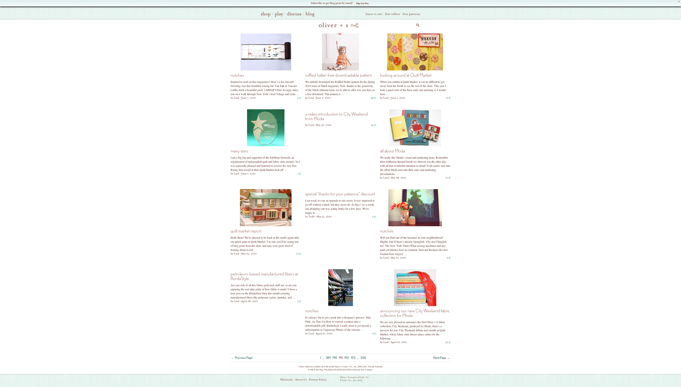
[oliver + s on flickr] (394, 379)
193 (353, 357)
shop (266, 14)
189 (328, 357)
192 (346, 357)
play (279, 14)
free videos (392, 14)
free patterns (411, 14)
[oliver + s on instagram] (412, 379)
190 (334, 357)
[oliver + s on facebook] (400, 379)
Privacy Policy (317, 379)
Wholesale (286, 379)
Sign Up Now (362, 3)
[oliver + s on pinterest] (388, 379)
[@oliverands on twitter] (406, 379)
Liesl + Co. (335, 379)
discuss (294, 14)
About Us (301, 379)
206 (363, 357)
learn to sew (374, 14)
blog (310, 14)
